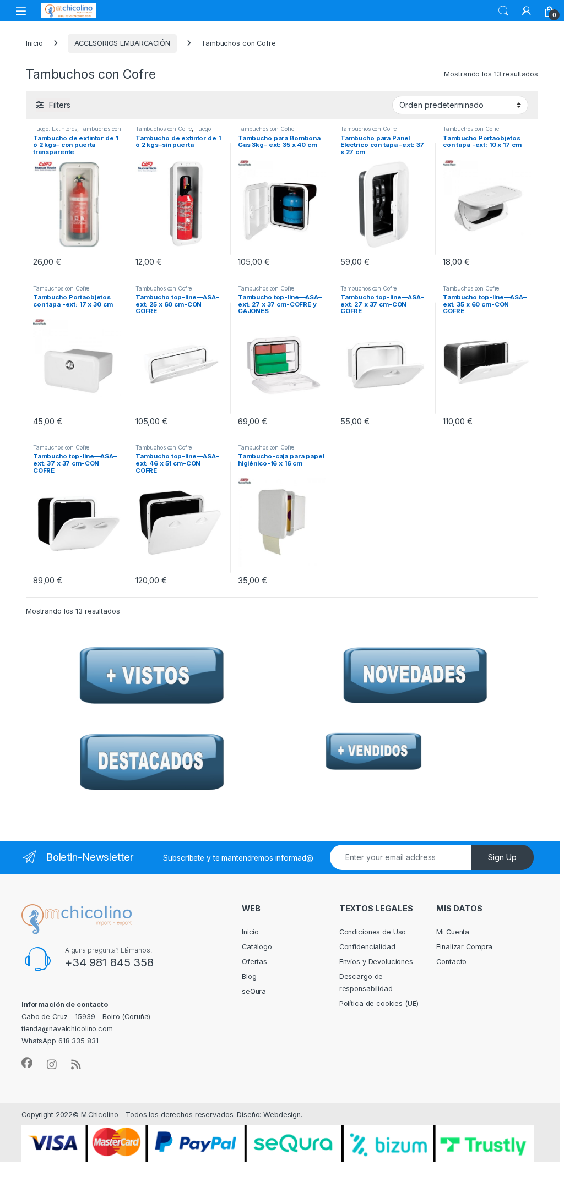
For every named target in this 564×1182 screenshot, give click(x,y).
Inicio (34, 43)
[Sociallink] (26, 1063)
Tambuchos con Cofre (163, 128)
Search (503, 11)
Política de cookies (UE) (379, 1003)
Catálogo (257, 947)
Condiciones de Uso (372, 932)
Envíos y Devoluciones (376, 961)
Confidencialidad (367, 947)
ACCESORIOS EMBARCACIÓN (122, 43)
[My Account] (526, 11)
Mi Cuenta (452, 932)
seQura (254, 991)
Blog (249, 976)
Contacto (451, 961)
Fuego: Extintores (55, 128)
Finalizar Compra (464, 947)
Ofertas (254, 961)
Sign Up (502, 857)
